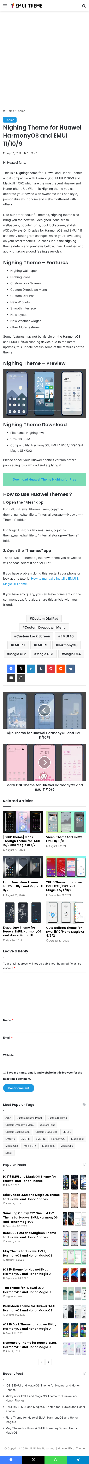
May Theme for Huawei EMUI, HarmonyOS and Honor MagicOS (27, 1253)
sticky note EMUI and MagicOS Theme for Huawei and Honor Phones (31, 1197)
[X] (21, 669)
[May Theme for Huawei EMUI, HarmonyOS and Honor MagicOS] (74, 1257)
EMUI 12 (41, 1138)
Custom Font (47, 1124)
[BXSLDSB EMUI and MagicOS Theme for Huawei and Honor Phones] (74, 1238)
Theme (20, 110)
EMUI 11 (19, 645)
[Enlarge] (80, 374)
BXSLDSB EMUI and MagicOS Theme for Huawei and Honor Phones (29, 1235)
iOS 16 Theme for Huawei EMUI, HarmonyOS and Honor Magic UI (27, 1271)
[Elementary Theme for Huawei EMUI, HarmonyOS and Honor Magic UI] (74, 1348)
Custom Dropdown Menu (45, 627)
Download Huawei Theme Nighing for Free (44, 479)
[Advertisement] (44, 61)
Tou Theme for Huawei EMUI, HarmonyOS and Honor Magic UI (27, 1290)
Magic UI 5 (48, 1145)
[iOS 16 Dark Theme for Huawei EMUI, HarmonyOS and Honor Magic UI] (74, 1330)
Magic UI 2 (17, 654)
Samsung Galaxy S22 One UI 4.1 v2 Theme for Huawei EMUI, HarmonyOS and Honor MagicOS (30, 1217)
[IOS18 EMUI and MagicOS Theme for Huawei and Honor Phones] (74, 1182)
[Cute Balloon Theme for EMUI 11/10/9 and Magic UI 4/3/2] (66, 912)
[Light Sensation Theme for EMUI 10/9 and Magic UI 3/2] (23, 867)
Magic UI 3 (44, 654)
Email (8, 1037)
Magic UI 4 (72, 654)
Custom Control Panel (29, 1117)
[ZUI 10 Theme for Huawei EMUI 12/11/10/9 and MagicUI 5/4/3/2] (66, 867)
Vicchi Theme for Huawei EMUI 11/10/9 (64, 839)
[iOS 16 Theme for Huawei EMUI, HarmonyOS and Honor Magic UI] (74, 1275)
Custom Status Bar (46, 1131)
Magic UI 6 (66, 1145)
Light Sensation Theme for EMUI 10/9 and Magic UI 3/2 (23, 886)
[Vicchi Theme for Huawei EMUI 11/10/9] (66, 822)
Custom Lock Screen (33, 636)
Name (8, 1020)
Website (8, 1055)
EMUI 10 (67, 636)
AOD (8, 1117)
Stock (8, 1152)
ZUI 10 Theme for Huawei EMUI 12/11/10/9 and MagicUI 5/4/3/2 (64, 886)
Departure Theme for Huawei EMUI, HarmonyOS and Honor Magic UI (22, 931)
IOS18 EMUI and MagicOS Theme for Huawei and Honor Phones (29, 1178)
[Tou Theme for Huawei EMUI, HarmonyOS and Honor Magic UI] (74, 1293)
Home (10, 110)
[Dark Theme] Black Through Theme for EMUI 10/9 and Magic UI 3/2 (21, 841)
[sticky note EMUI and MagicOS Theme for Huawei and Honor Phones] (74, 1200)
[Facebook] (11, 669)
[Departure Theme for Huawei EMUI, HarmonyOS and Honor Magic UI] (23, 912)
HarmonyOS (67, 645)
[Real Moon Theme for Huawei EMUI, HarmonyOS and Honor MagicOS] (74, 1311)
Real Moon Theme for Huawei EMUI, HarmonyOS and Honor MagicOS (29, 1308)
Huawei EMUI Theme (71, 1448)
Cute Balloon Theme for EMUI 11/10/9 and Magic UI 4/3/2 (65, 932)
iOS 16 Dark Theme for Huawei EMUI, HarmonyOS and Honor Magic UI (29, 1326)
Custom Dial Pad (45, 618)
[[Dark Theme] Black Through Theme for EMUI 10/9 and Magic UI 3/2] (23, 822)
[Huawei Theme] (26, 5)
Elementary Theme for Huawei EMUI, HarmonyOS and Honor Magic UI (30, 1345)
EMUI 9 (41, 645)
